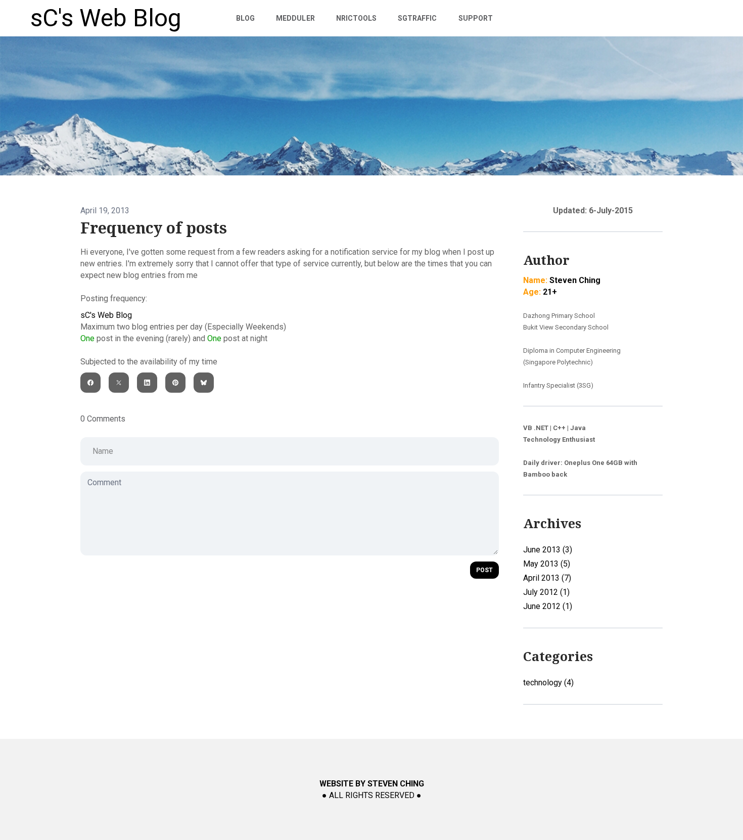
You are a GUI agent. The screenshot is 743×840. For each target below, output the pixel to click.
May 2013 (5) (546, 564)
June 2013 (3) (547, 549)
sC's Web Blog (106, 315)
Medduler (295, 18)
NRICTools (356, 18)
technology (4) (548, 682)
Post (484, 570)
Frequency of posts (153, 228)
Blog (245, 18)
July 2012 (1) (546, 592)
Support (475, 18)
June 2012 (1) (547, 606)
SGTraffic (417, 18)
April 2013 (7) (547, 578)
